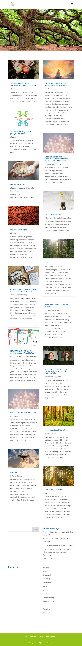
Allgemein (14, 89)
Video (59, 377)
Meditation (21, 356)
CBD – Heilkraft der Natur (56, 214)
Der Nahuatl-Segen (18, 230)
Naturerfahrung (21, 295)
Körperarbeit (30, 188)
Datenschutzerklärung (34, 636)
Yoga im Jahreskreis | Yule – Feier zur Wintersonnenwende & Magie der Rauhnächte (58, 159)
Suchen (35, 529)
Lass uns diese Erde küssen (57, 430)
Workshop (58, 89)
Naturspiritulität (50, 164)
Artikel (12, 295)
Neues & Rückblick (18, 184)
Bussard (13, 472)
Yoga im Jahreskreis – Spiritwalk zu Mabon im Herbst (23, 84)
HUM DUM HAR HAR (54, 490)
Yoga (17, 191)
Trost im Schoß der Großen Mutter (56, 306)
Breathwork (49, 89)
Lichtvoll (48, 263)
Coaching (21, 188)
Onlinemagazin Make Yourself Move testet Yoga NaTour (23, 290)
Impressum (50, 636)
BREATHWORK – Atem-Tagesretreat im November (56, 84)
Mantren (13, 356)
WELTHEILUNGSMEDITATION (23, 413)
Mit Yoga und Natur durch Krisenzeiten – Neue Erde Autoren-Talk (56, 371)
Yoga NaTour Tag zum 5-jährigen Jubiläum (20, 132)
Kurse (12, 191)
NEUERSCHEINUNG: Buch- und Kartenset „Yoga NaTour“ (22, 352)
